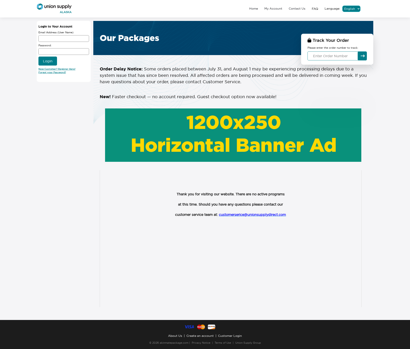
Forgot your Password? (52, 72)
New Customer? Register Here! (56, 69)
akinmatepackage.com (174, 342)
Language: (332, 8)
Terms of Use (223, 342)
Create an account (200, 335)
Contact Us (297, 8)
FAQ (315, 8)
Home (253, 8)
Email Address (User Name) (55, 32)
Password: (44, 45)
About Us (175, 335)
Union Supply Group (248, 342)
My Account (273, 8)
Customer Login (230, 335)
